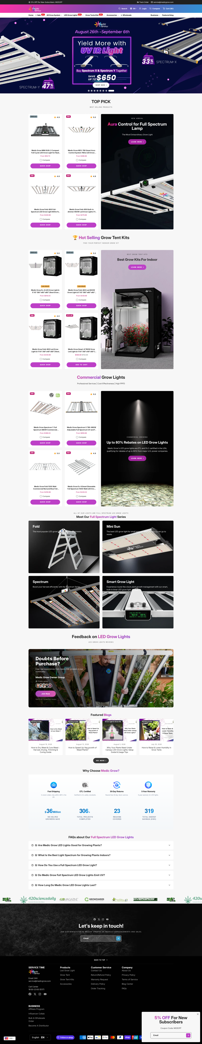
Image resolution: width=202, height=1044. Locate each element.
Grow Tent (65, 975)
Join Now (45, 694)
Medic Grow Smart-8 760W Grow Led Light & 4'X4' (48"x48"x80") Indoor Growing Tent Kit (81, 341)
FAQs (124, 988)
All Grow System (53, 15)
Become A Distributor (39, 1025)
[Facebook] (95, 919)
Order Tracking (98, 988)
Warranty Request (99, 979)
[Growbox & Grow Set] (137, 309)
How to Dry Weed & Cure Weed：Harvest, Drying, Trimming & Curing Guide (46, 737)
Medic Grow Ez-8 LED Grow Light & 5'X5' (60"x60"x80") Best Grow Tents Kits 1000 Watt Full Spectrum (45, 280)
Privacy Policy (128, 975)
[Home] (35, 8)
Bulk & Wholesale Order (37, 1019)
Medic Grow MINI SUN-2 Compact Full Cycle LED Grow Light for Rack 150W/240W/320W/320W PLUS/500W (45, 142)
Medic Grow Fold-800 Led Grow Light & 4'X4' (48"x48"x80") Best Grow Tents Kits (45, 341)
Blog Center (127, 984)
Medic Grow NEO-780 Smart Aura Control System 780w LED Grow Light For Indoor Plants (81, 142)
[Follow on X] (99, 919)
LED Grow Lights (72, 15)
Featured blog (167, 15)
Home (31, 15)
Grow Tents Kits (93, 15)
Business (154, 15)
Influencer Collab (37, 1013)
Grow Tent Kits (67, 979)
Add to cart (81, 365)
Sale (40, 15)
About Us (126, 970)
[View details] (64, 547)
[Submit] (188, 1035)
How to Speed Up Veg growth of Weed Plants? (82, 737)
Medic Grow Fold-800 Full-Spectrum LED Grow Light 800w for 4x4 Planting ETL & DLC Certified (45, 201)
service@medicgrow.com (163, 2)
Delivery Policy (98, 984)
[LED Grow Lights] (137, 171)
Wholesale (127, 15)
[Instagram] (103, 919)
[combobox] (10, 1038)
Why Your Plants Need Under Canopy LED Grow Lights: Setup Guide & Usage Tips (119, 737)
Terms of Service (130, 979)
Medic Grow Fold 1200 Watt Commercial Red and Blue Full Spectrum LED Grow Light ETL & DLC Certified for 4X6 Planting (45, 478)
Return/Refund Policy (101, 975)
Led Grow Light (67, 970)
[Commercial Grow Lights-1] (137, 448)
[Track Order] (143, 2)
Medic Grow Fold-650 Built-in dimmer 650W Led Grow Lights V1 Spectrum (81, 201)
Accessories (112, 15)
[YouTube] (107, 919)
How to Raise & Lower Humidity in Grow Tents (156, 737)
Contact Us (96, 970)
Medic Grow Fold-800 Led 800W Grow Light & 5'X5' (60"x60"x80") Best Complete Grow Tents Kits (81, 280)
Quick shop (45, 166)
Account (143, 8)
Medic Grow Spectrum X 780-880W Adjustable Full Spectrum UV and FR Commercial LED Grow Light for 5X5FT (81, 419)
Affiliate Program (36, 1009)
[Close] (197, 1014)
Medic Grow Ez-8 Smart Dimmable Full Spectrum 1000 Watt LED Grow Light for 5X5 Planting (81, 478)
